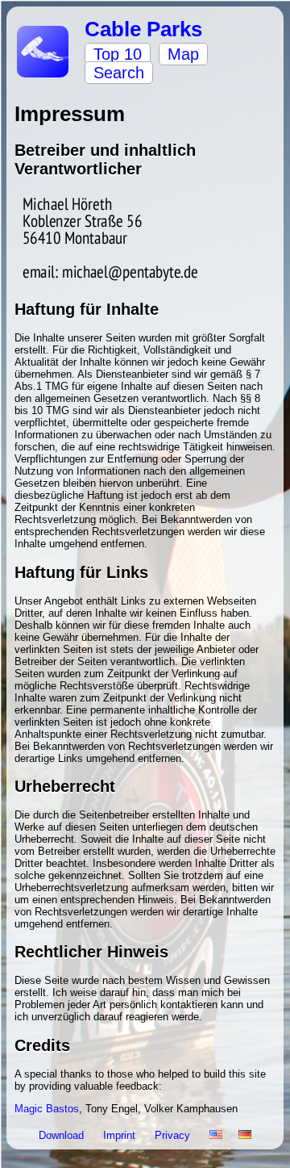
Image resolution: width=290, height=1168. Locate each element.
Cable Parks (143, 29)
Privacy (174, 1135)
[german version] (244, 1135)
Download (63, 1135)
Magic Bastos (46, 1109)
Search (118, 73)
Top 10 (117, 54)
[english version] (215, 1135)
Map (183, 54)
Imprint (121, 1135)
